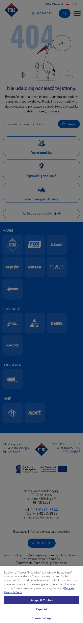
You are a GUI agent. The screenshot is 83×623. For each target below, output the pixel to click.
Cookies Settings (41, 618)
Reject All (41, 609)
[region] (41, 594)
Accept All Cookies (41, 600)
